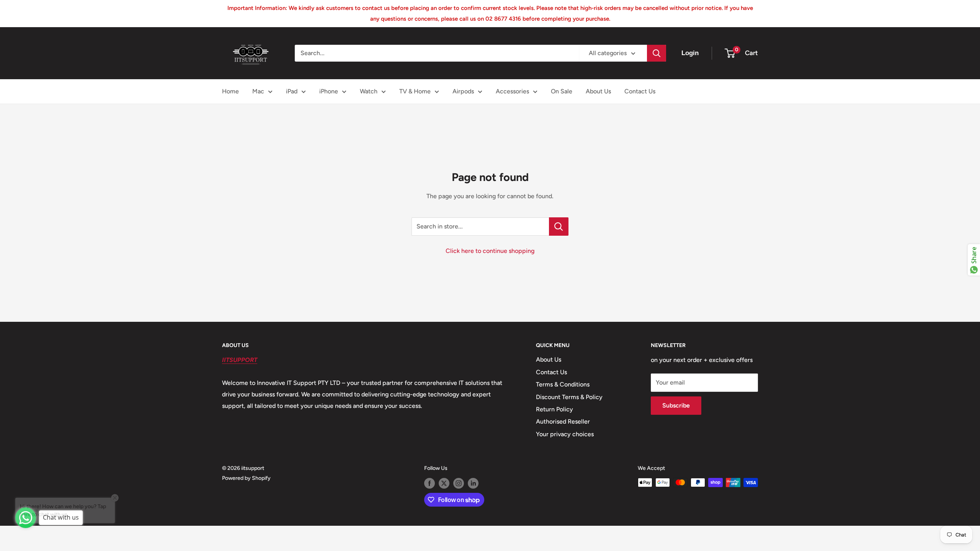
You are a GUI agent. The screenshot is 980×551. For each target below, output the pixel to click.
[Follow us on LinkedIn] (473, 483)
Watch (368, 91)
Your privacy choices (565, 434)
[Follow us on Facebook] (429, 483)
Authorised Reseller (563, 421)
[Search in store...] (558, 226)
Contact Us (639, 91)
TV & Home (415, 91)
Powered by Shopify (246, 478)
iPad (291, 91)
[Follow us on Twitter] (444, 483)
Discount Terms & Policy (569, 397)
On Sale (561, 91)
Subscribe (676, 405)
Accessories (512, 91)
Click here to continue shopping (490, 250)
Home (230, 91)
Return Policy (554, 409)
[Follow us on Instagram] (458, 483)
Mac (258, 91)
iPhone (328, 91)
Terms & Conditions (563, 384)
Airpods (463, 91)
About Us (598, 91)
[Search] (656, 53)
